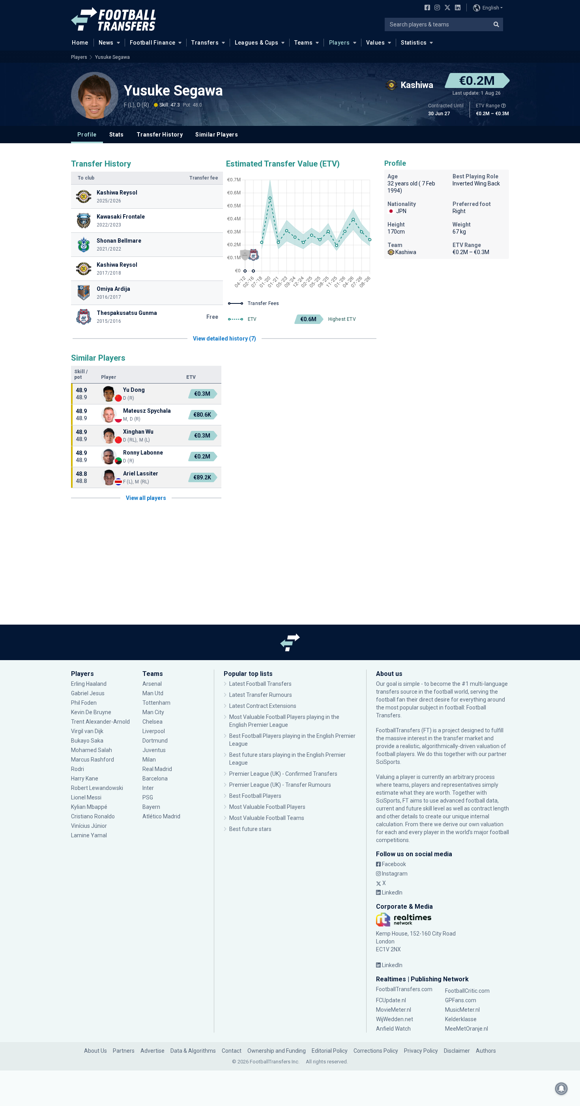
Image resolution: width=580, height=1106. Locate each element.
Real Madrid (157, 769)
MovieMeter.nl (393, 1010)
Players (339, 42)
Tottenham (156, 703)
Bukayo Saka (87, 740)
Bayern (151, 807)
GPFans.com (460, 1000)
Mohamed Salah (91, 750)
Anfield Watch (393, 1029)
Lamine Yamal (89, 835)
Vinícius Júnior (89, 826)
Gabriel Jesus (88, 693)
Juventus (154, 750)
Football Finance (153, 42)
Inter (148, 788)
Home (80, 42)
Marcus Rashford (92, 759)
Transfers (205, 42)
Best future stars (250, 829)
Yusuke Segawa (112, 57)
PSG (147, 797)
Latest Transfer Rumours (260, 695)
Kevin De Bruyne (91, 712)
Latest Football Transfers (260, 684)
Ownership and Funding (276, 1051)
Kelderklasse (461, 1019)
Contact (231, 1051)
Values (375, 42)
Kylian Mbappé (89, 807)
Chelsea (152, 722)
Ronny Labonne (143, 452)
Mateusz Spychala (147, 411)
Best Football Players (255, 796)
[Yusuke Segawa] (94, 95)
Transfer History (160, 134)
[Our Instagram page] (435, 8)
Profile (87, 134)
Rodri (77, 769)
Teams (303, 42)
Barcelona (155, 778)
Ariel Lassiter (140, 473)
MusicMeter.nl (462, 1010)
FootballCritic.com (467, 991)
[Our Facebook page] (425, 8)
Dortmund (155, 740)
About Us (95, 1051)
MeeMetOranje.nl (466, 1029)
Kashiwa (405, 252)
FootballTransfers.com (404, 989)
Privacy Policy (421, 1051)
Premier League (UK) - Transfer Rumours (280, 785)
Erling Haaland (89, 684)
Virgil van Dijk (88, 731)
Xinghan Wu (138, 432)
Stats (116, 134)
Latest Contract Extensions (262, 706)
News (106, 42)
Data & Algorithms (193, 1051)
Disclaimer (457, 1051)
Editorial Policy (330, 1051)
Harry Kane (85, 778)
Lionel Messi (86, 797)
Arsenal (152, 684)
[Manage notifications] (561, 1088)
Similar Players (216, 134)
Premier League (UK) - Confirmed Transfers (283, 774)
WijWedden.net (394, 1019)
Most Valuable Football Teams (266, 818)
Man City (153, 712)
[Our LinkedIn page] (456, 8)
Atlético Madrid (161, 816)
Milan (149, 759)
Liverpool (153, 731)
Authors (486, 1051)
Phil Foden (84, 703)
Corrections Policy (376, 1051)
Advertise (152, 1051)
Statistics (414, 42)
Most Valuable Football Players (267, 807)
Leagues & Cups (256, 42)
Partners (124, 1051)
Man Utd (152, 693)
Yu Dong (134, 390)
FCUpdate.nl (391, 1000)
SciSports (388, 762)
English (491, 8)
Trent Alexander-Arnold (100, 722)
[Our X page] (446, 8)
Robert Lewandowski (97, 788)
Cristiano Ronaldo (93, 816)
